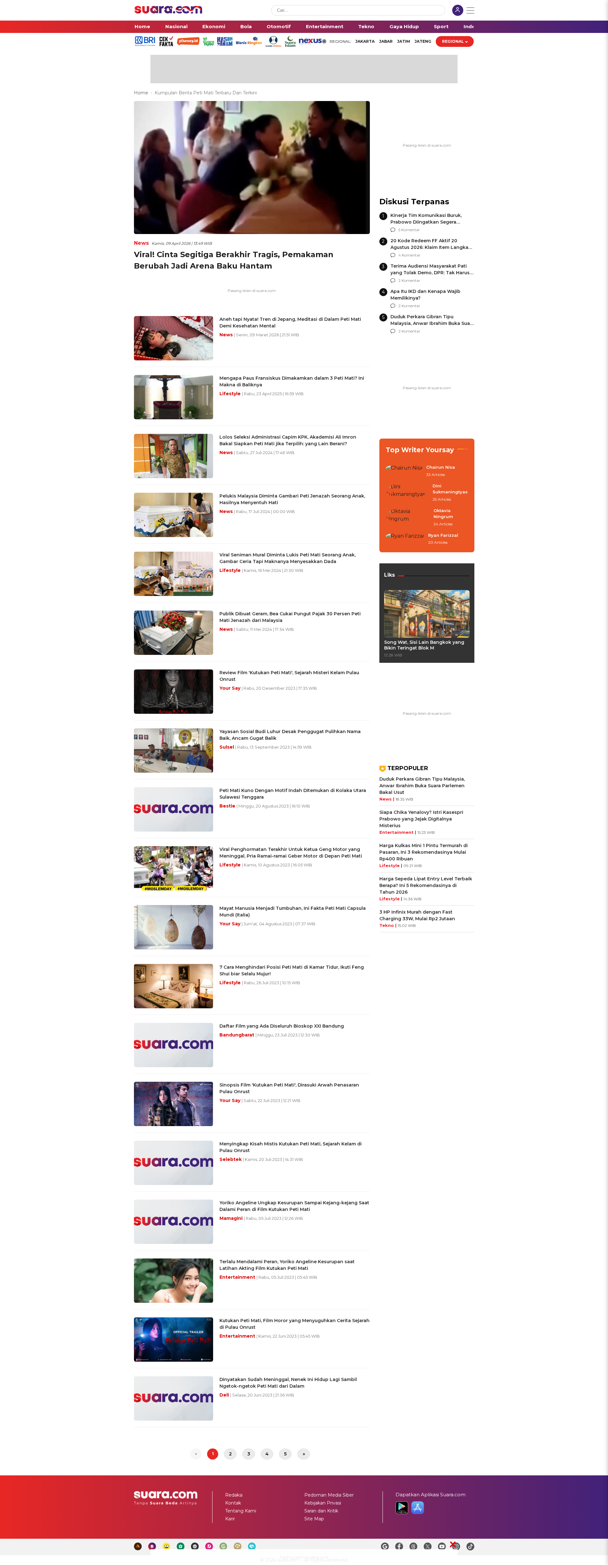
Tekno (366, 26)
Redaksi (234, 1495)
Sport (441, 26)
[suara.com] (168, 12)
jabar (386, 41)
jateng (423, 41)
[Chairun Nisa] (404, 471)
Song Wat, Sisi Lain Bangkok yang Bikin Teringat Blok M (424, 645)
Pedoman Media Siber (329, 1495)
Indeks (472, 26)
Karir (230, 1519)
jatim (403, 41)
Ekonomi (213, 26)
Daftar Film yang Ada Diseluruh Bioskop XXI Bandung (281, 1026)
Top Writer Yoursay (420, 450)
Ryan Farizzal (443, 535)
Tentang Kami (240, 1511)
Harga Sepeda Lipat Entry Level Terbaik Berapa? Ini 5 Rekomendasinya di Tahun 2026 (425, 885)
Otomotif (279, 26)
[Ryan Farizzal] (405, 539)
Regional (453, 41)
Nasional (176, 26)
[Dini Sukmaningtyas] (407, 493)
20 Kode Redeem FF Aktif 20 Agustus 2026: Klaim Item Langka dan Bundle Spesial (429, 247)
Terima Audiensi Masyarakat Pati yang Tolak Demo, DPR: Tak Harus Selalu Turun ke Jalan (430, 272)
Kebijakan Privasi (322, 1503)
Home (142, 26)
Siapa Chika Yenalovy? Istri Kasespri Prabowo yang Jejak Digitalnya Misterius (421, 818)
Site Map (314, 1519)
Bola (246, 26)
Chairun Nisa (440, 467)
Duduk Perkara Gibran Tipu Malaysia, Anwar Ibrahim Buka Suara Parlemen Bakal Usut (432, 323)
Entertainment (324, 26)
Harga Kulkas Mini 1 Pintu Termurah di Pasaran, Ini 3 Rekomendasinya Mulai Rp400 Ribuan (423, 852)
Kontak (233, 1503)
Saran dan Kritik (321, 1511)
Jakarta (365, 41)
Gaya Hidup (404, 26)
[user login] (457, 11)
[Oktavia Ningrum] (408, 518)
